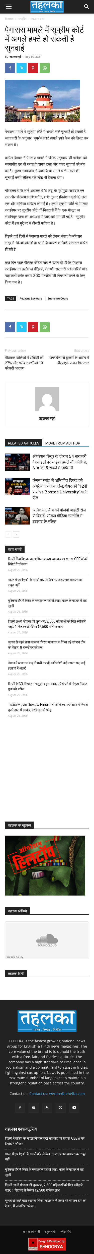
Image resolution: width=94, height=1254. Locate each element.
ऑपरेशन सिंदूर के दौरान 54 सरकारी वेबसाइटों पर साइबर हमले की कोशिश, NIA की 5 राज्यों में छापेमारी (60, 462)
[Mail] (34, 1108)
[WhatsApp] (45, 68)
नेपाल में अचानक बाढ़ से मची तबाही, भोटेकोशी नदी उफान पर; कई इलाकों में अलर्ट (46, 665)
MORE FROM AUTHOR (62, 443)
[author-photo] (47, 411)
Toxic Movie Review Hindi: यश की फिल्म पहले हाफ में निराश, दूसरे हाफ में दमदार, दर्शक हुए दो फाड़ (48, 707)
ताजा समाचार (38, 19)
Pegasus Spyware (31, 298)
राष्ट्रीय (22, 19)
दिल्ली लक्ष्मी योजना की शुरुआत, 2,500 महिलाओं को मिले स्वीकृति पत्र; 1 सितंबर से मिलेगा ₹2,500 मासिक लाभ (47, 624)
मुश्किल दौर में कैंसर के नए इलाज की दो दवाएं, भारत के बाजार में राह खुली (47, 603)
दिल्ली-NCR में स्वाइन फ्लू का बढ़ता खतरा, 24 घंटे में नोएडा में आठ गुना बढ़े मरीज (47, 686)
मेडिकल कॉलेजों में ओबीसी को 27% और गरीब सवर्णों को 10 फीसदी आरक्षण (24, 363)
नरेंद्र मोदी (65, 1231)
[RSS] (47, 1108)
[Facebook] (10, 68)
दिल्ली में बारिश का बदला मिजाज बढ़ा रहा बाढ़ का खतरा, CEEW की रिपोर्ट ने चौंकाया (47, 561)
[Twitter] (22, 68)
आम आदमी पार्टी (31, 1231)
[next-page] (16, 534)
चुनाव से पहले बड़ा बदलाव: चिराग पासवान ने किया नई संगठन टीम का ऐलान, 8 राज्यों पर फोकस (46, 644)
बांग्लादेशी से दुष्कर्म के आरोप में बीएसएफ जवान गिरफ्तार (69, 360)
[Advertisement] (42, 774)
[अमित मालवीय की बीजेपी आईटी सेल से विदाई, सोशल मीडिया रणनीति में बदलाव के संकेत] (17, 516)
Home (9, 19)
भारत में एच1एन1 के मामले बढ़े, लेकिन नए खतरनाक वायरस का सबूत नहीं (45, 582)
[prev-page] (8, 534)
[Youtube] (74, 1108)
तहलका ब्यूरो (15, 56)
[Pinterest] (33, 68)
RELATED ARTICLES (23, 443)
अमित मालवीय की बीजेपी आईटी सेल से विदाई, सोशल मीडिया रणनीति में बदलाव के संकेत (59, 515)
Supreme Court (58, 298)
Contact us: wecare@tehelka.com (57, 1093)
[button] (9, 7)
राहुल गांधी (50, 1231)
